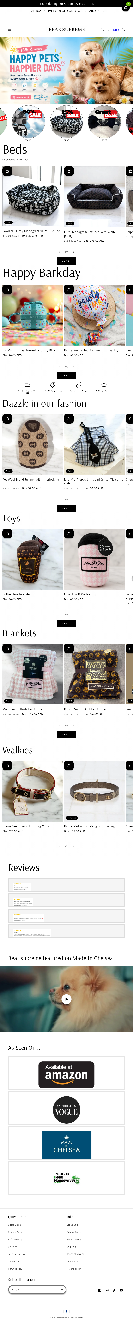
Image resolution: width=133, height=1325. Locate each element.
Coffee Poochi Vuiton (17, 594)
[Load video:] (66, 999)
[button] (9, 29)
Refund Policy (15, 1239)
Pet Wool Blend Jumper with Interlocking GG (30, 481)
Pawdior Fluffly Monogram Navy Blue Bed (31, 231)
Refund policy (15, 1268)
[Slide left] (59, 252)
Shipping (12, 1246)
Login (116, 30)
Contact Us (14, 1261)
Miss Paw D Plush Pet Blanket (23, 709)
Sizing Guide (14, 1224)
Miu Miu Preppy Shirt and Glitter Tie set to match (93, 481)
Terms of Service (17, 1254)
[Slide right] (73, 252)
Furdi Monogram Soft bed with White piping (90, 234)
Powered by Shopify (75, 1317)
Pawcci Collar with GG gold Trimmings (90, 826)
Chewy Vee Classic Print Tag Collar (26, 826)
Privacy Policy (15, 1232)
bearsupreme (62, 1317)
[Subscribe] (62, 1289)
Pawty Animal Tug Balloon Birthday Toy (91, 350)
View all (66, 261)
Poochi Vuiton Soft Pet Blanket (85, 709)
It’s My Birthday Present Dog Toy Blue (28, 350)
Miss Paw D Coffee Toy (80, 594)
